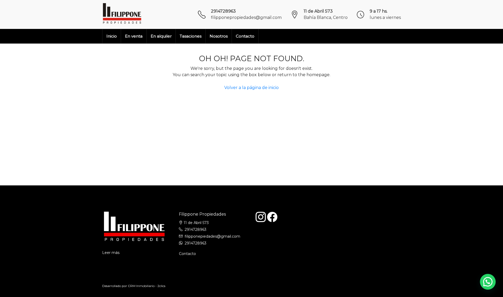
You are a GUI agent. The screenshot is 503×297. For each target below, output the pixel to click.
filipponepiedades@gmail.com (212, 236)
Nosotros (219, 36)
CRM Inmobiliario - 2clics (146, 286)
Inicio (111, 36)
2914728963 (223, 11)
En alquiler (161, 36)
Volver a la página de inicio (251, 87)
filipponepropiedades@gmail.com (246, 17)
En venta (134, 36)
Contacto (245, 36)
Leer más (110, 252)
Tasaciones (190, 36)
